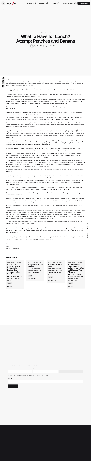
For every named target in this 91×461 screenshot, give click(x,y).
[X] (3, 81)
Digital (42, 32)
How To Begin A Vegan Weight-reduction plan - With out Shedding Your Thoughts (76, 268)
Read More (10, 286)
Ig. (87, 223)
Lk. (87, 226)
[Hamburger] (3, 3)
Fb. (87, 230)
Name (9, 369)
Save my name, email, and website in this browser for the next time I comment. (29, 375)
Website (61, 369)
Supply (8, 248)
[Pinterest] (3, 86)
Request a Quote (83, 3)
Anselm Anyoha (16, 248)
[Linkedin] (3, 83)
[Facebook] (3, 78)
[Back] (3, 9)
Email (35, 369)
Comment (10, 378)
